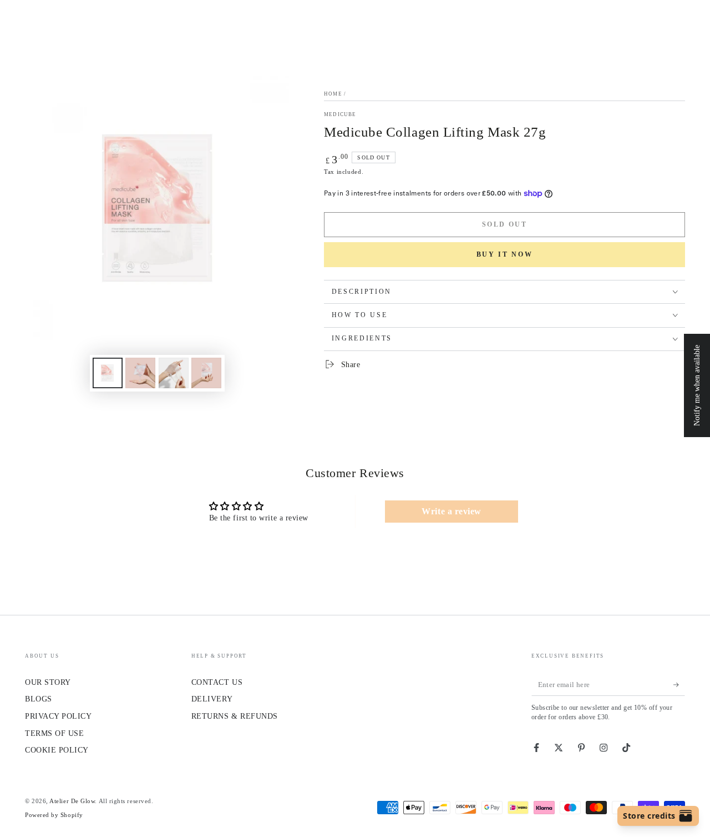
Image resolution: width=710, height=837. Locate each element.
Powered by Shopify (54, 814)
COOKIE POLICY (57, 749)
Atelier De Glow (72, 801)
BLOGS (38, 698)
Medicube (340, 114)
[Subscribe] (679, 685)
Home (333, 94)
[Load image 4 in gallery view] (206, 373)
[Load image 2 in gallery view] (140, 373)
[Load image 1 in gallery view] (108, 373)
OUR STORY (48, 682)
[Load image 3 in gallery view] (174, 373)
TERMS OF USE (54, 733)
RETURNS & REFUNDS (234, 715)
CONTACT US (216, 682)
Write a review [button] (451, 511)
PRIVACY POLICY (58, 715)
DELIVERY (211, 698)
